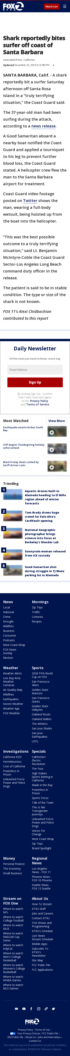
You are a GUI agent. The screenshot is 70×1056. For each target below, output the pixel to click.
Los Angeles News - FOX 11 (41, 870)
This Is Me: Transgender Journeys (40, 810)
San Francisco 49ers (40, 683)
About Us (40, 898)
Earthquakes (11, 699)
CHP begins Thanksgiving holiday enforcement (24, 446)
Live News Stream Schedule (42, 937)
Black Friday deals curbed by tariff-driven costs (21, 463)
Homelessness (12, 761)
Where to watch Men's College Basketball (13, 956)
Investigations (15, 751)
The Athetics (40, 724)
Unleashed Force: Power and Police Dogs (14, 782)
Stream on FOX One (12, 901)
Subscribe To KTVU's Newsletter (40, 952)
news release (43, 126)
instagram (39, 1009)
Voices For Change (38, 832)
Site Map (37, 960)
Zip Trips (37, 607)
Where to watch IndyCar (13, 946)
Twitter (30, 200)
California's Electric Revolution (39, 760)
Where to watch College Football (13, 918)
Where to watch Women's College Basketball (14, 968)
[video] (57, 431)
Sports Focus (40, 798)
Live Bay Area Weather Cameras (11, 681)
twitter (53, 1009)
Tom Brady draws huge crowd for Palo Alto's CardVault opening (42, 517)
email (16, 1009)
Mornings (40, 601)
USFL (35, 741)
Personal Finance (14, 864)
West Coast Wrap (14, 645)
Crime (6, 617)
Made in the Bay (42, 785)
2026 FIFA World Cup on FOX (42, 675)
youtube (24, 1009)
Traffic (36, 612)
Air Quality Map (12, 690)
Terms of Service (37, 404)
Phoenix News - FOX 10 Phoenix (42, 878)
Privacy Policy (39, 401)
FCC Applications (42, 969)
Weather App (11, 708)
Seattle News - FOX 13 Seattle (41, 886)
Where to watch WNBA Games (13, 978)
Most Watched (15, 420)
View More (56, 421)
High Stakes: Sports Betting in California (42, 776)
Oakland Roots (41, 714)
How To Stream (42, 904)
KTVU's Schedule (42, 931)
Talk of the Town (42, 802)
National (8, 612)
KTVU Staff (39, 909)
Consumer (9, 635)
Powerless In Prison (11, 772)
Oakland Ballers (42, 719)
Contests (37, 617)
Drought (8, 621)
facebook (31, 1009)
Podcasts (9, 640)
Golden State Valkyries (40, 707)
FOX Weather (11, 713)
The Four (37, 768)
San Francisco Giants (40, 699)
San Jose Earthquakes (39, 734)
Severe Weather (13, 704)
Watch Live (52, 6)
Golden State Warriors (40, 691)
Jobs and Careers (42, 913)
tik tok (46, 1009)
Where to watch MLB (13, 926)
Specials (39, 751)
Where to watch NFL (13, 910)
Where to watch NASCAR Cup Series (13, 936)
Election (8, 658)
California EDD (12, 757)
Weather (10, 667)
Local (6, 607)
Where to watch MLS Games (13, 986)
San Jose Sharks (42, 728)
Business (8, 631)
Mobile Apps (39, 944)
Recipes (37, 621)
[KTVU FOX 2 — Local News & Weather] (14, 6)
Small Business (12, 873)
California (29, 59)
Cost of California (14, 766)
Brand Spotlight (41, 848)
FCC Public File (41, 965)
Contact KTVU (41, 918)
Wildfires (8, 626)
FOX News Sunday (9, 651)
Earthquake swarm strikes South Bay (23, 429)
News (8, 601)
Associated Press (12, 59)
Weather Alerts (12, 673)
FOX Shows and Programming (42, 924)
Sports (37, 667)
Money (9, 858)
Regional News (39, 860)
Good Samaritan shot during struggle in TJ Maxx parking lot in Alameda (44, 571)
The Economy (12, 868)
